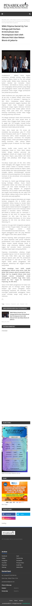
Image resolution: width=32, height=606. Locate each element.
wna (8, 19)
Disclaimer (19, 560)
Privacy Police (20, 563)
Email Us (16, 588)
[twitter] (23, 514)
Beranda (4, 19)
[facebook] (9, 514)
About (15, 600)
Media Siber (19, 567)
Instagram (4, 560)
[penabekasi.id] (16, 8)
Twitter (3, 558)
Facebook (4, 556)
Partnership (19, 558)
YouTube (4, 563)
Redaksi (21, 600)
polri (18, 304)
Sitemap (4, 567)
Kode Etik (18, 565)
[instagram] (9, 518)
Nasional (13, 304)
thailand (22, 304)
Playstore (4, 565)
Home (11, 600)
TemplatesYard (26, 603)
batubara (8, 304)
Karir (17, 556)
